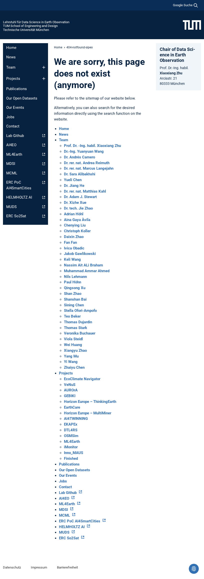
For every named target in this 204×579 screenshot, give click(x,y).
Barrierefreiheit (67, 567)
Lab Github (15, 135)
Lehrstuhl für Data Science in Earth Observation (36, 22)
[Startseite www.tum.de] (192, 24)
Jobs (10, 117)
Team (10, 67)
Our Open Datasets (21, 98)
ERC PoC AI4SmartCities (18, 185)
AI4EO (11, 145)
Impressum (39, 567)
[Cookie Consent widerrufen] (194, 569)
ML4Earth (14, 154)
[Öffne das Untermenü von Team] (44, 67)
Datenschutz (12, 567)
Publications (16, 89)
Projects (13, 78)
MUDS (11, 207)
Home (11, 47)
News (11, 57)
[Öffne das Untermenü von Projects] (44, 79)
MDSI (10, 163)
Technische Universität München (26, 30)
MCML (11, 173)
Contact (12, 126)
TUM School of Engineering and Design (30, 26)
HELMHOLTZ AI (19, 197)
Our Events (15, 107)
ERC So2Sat (16, 216)
